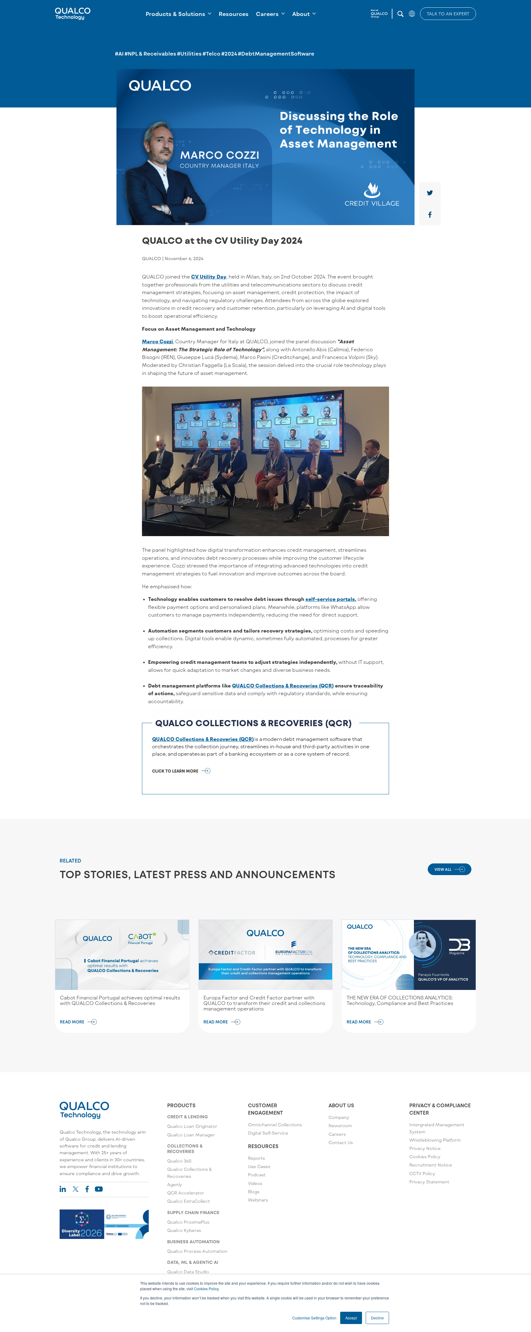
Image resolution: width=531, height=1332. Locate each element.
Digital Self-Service (268, 1132)
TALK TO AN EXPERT (448, 13)
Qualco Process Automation (197, 1251)
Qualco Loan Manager (191, 1134)
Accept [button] (351, 1317)
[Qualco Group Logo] (381, 14)
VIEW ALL (443, 869)
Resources (234, 14)
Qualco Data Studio (188, 1271)
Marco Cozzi (157, 341)
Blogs (253, 1191)
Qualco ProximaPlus (188, 1222)
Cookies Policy (206, 1288)
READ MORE (72, 1021)
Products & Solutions (175, 14)
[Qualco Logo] (73, 14)
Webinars (258, 1199)
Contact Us (340, 1142)
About (301, 14)
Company (338, 1117)
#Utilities (189, 53)
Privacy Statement (429, 1181)
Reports (256, 1158)
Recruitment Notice (430, 1164)
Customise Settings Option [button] (314, 1317)
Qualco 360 (179, 1160)
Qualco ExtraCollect (188, 1201)
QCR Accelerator (185, 1192)
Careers (267, 14)
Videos (255, 1183)
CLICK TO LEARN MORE (175, 771)
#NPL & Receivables (150, 53)
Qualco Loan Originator (192, 1126)
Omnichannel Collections (275, 1124)
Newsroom (340, 1125)
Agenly (174, 1184)
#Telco (211, 53)
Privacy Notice (425, 1148)
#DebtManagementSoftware (276, 53)
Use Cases (259, 1166)
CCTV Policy (422, 1173)
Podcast (257, 1174)
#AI (119, 53)
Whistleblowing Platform (435, 1140)
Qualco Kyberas (184, 1230)
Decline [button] (377, 1317)
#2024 (229, 53)
